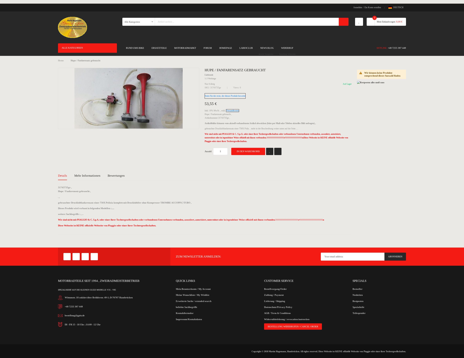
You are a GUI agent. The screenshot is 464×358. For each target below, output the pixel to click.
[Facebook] (67, 256)
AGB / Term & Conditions (277, 313)
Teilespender (359, 313)
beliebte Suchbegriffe (186, 307)
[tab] (62, 175)
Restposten (358, 301)
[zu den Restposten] (370, 82)
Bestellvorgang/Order (275, 289)
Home (61, 60)
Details (62, 175)
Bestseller (357, 289)
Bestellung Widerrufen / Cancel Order (293, 326)
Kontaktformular (185, 313)
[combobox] (247, 22)
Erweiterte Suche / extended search (193, 301)
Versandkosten (232, 110)
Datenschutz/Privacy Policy (278, 307)
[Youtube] (85, 256)
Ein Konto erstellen (372, 7)
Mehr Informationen (87, 175)
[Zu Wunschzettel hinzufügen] (269, 151)
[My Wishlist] (359, 22)
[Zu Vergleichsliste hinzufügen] (277, 151)
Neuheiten (358, 295)
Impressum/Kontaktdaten (189, 319)
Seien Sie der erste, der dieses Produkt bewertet (225, 96)
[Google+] (76, 256)
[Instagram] (94, 256)
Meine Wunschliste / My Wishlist (192, 295)
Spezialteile (358, 307)
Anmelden (357, 7)
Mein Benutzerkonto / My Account (193, 289)
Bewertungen (116, 175)
